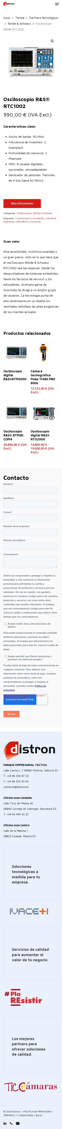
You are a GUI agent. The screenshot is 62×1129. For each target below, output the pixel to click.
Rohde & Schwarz (19, 23)
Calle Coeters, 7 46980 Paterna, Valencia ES (30, 770)
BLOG (39, 1115)
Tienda (19, 17)
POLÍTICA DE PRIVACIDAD (37, 1111)
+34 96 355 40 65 (17, 781)
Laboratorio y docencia (28, 221)
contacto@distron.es (16, 786)
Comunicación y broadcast (29, 218)
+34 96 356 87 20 (18, 775)
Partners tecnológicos (43, 17)
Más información (22, 203)
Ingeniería (8, 221)
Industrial (51, 218)
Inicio (6, 17)
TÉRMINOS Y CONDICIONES (18, 1115)
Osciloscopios (24, 213)
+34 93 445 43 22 (18, 814)
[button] (52, 41)
